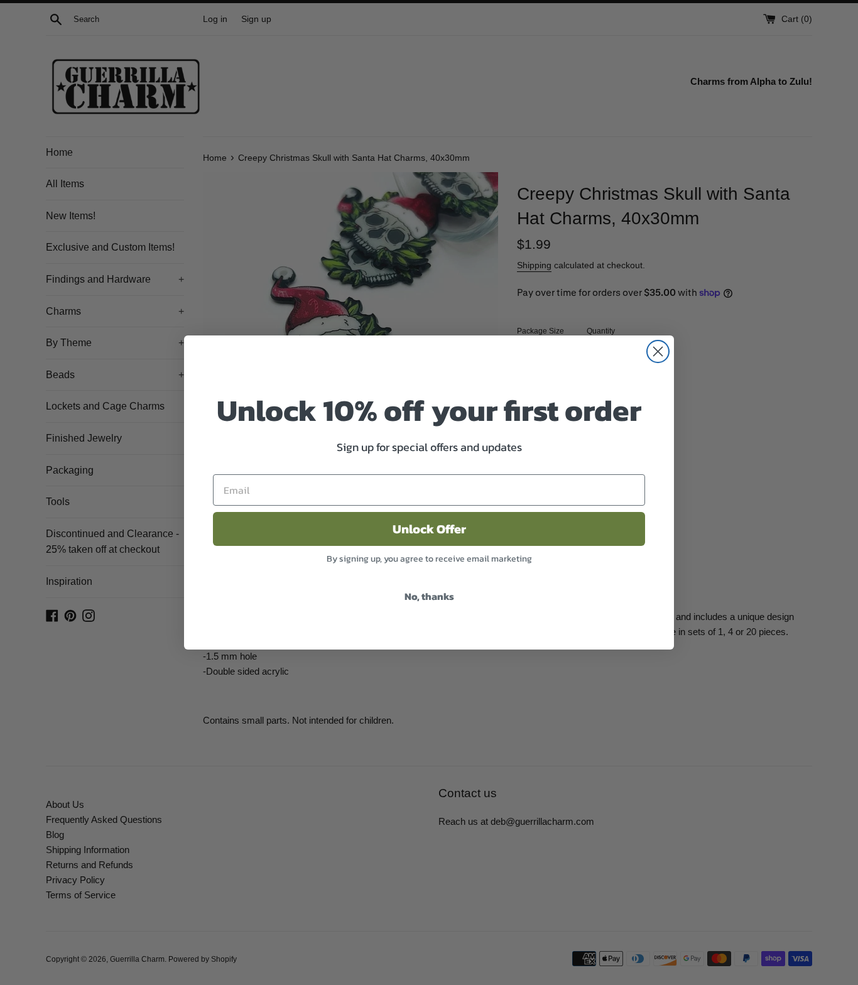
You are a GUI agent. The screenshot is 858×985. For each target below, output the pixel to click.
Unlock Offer (429, 529)
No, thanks (429, 596)
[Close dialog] (658, 351)
